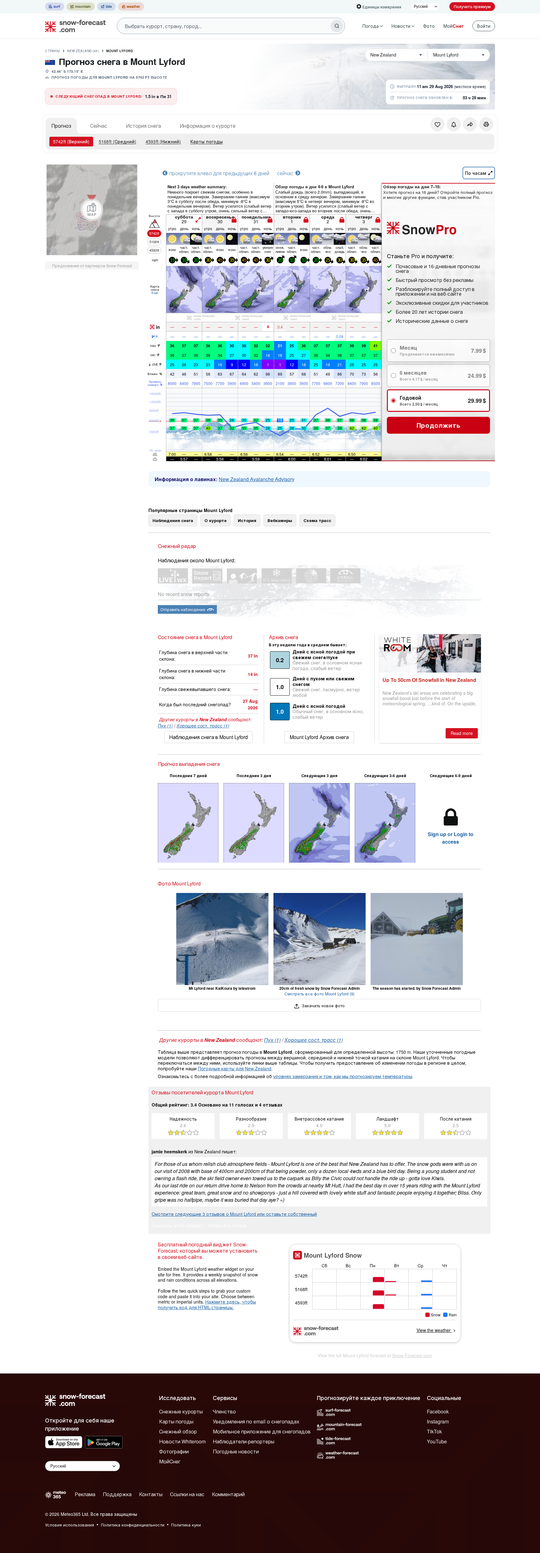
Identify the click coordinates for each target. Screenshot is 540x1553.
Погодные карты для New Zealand (234, 1068)
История (247, 520)
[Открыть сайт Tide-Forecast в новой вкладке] (106, 6)
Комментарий (228, 1494)
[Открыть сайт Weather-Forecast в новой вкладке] (131, 6)
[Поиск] (337, 26)
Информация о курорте (208, 125)
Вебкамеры (280, 520)
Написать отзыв (227, 1226)
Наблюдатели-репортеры (243, 1441)
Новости (401, 26)
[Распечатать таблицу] (486, 124)
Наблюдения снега (172, 520)
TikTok (434, 1431)
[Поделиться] (470, 124)
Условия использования (69, 1525)
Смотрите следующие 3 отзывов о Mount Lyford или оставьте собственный (234, 1214)
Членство (224, 1411)
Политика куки (186, 1525)
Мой (453, 26)
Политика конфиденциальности (132, 1525)
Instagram (438, 1421)
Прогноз (61, 125)
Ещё (155, 292)
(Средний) (117, 141)
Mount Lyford (119, 51)
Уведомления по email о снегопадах (256, 1421)
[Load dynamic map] (91, 209)
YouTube (437, 1441)
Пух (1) (165, 725)
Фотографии (174, 1451)
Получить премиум (472, 6)
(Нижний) (163, 141)
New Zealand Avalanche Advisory (256, 479)
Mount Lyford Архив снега (319, 737)
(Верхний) (71, 141)
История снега (143, 125)
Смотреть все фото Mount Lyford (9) (319, 994)
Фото (429, 26)
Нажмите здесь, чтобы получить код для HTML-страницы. (207, 1304)
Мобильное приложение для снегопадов (262, 1431)
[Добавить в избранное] (437, 124)
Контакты (150, 1494)
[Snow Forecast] (73, 26)
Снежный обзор (178, 1431)
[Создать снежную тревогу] (454, 124)
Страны (52, 51)
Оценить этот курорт (177, 1226)
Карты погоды (206, 141)
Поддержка (117, 1494)
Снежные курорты (181, 1411)
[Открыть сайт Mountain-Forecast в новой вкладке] (81, 6)
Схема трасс (317, 520)
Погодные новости (236, 1451)
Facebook (438, 1411)
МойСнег (169, 1461)
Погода (370, 26)
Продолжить (439, 425)
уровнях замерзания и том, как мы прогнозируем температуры (342, 1076)
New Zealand (83, 51)
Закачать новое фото (323, 1005)
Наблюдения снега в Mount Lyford (208, 737)
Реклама (85, 1494)
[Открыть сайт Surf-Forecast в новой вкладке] (54, 6)
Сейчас (98, 125)
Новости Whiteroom (182, 1441)
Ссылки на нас (187, 1494)
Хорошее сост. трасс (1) (203, 725)
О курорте (215, 520)
